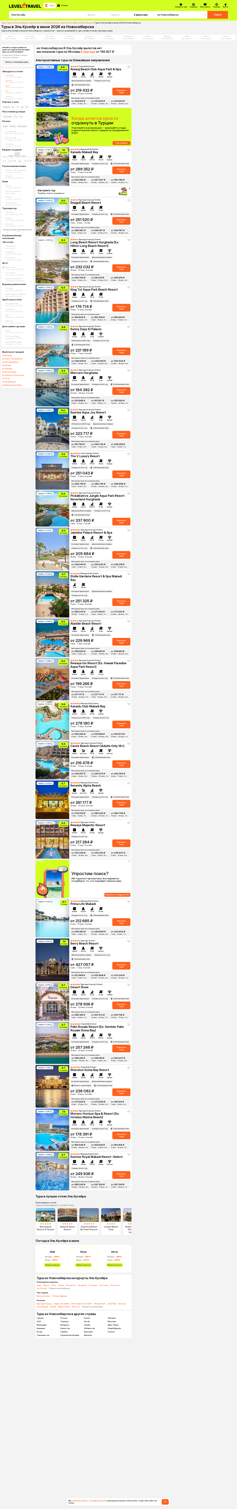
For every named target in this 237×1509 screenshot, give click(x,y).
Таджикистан (43, 1335)
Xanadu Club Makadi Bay (87, 706)
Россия (63, 1318)
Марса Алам (64, 1307)
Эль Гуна (76, 1307)
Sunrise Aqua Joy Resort (88, 412)
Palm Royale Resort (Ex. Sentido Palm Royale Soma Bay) (97, 1028)
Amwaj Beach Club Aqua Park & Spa (95, 69)
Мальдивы (41, 1325)
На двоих (82, 1285)
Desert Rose (79, 987)
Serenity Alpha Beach (85, 785)
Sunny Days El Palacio (86, 329)
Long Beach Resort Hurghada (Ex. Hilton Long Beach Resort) (94, 244)
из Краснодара (9, 372)
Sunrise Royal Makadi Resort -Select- (96, 1157)
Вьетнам (112, 1321)
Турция (40, 1318)
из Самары (7, 369)
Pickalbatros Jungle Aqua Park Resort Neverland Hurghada (97, 497)
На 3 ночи (114, 1285)
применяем (101, 1501)
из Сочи (5, 378)
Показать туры (121, 91)
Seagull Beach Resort (85, 203)
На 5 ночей (42, 1288)
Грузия (87, 1325)
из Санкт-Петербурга (12, 359)
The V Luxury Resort (85, 456)
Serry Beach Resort (84, 943)
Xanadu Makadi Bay (84, 152)
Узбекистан (89, 1328)
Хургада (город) (44, 1304)
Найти (217, 14)
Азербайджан (114, 1328)
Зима (39, 1285)
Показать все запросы (59, 1288)
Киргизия (88, 1332)
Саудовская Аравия (69, 1335)
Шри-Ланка (113, 1325)
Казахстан (65, 1328)
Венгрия (88, 1335)
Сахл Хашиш (42, 1307)
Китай (87, 1321)
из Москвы (7, 355)
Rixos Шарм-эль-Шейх (81, 1304)
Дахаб (53, 1307)
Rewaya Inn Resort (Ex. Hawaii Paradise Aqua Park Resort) (98, 665)
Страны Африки (59, 1296)
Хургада (122, 1304)
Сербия (63, 1332)
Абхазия (112, 1318)
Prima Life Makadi (83, 904)
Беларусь (64, 1325)
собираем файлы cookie (83, 1501)
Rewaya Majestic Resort (87, 825)
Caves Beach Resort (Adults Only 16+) (97, 746)
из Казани (6, 365)
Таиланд (64, 1321)
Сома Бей (111, 1304)
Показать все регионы (92, 1307)
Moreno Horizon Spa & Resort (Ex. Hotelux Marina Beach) (94, 1115)
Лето (53, 1285)
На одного (71, 1285)
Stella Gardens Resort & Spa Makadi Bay (96, 578)
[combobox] (47, 14)
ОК (165, 1502)
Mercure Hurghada (84, 373)
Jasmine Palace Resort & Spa (91, 532)
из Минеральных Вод (12, 385)
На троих (93, 1285)
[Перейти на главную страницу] (25, 5)
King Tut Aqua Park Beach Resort (94, 289)
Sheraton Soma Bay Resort (89, 1070)
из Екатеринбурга (10, 362)
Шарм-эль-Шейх (61, 1304)
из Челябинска (9, 382)
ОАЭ (39, 1321)
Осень (61, 1285)
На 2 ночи (103, 1285)
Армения (41, 1328)
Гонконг (111, 1332)
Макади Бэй (99, 1304)
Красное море (43, 1296)
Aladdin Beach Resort (85, 623)
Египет (87, 1318)
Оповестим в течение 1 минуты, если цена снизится (14, 56)
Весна (46, 1285)
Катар (39, 1332)
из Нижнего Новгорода (13, 375)
